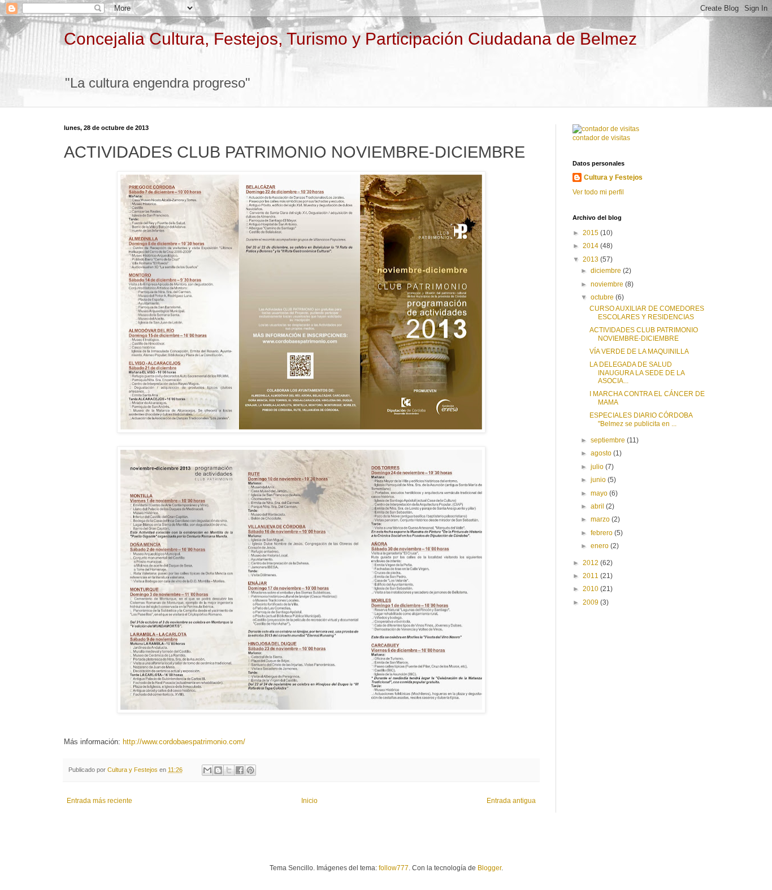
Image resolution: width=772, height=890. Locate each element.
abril (598, 506)
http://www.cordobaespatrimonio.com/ (184, 741)
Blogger (489, 868)
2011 (591, 576)
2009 (591, 602)
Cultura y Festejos (613, 177)
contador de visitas (601, 138)
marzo (601, 519)
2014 (591, 246)
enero (600, 546)
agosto (602, 453)
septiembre (609, 440)
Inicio (309, 801)
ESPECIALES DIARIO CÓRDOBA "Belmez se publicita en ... (640, 419)
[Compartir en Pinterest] (250, 770)
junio (599, 480)
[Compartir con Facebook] (239, 770)
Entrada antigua (511, 801)
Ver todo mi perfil (598, 192)
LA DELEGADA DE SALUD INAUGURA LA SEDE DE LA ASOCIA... (636, 373)
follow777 (394, 868)
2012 (591, 563)
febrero (602, 533)
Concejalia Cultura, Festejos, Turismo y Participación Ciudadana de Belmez (350, 38)
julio (598, 467)
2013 (591, 259)
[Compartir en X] (229, 770)
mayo (600, 493)
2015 (591, 233)
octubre (603, 297)
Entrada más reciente (99, 801)
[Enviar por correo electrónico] (207, 770)
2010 (591, 589)
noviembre (608, 284)
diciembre (607, 271)
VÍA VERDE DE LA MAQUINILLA (639, 351)
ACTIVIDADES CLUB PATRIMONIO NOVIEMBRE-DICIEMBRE (643, 334)
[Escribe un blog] (218, 770)
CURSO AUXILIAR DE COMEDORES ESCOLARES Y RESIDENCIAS (646, 312)
